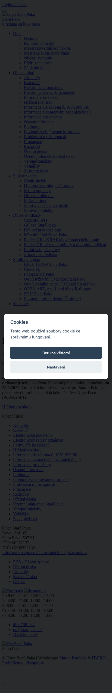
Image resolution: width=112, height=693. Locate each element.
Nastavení (56, 367)
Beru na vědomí (56, 353)
